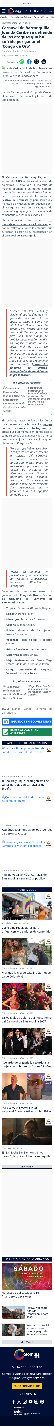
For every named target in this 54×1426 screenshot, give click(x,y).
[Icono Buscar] (50, 10)
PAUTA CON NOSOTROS (27, 1386)
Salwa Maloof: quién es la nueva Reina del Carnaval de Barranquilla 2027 (27, 1019)
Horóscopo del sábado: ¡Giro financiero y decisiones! (20, 1294)
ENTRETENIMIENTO (35, 11)
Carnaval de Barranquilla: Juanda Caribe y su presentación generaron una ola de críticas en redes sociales (39, 396)
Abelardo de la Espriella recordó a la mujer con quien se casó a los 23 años (26, 1064)
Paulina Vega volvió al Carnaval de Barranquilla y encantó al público (24, 876)
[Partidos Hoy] (36, 1400)
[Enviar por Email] (44, 61)
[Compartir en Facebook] (29, 61)
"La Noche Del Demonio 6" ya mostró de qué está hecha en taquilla (26, 1154)
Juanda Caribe (22, 708)
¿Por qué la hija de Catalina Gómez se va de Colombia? (26, 974)
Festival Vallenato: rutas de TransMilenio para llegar (37, 1312)
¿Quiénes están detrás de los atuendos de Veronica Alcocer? (27, 831)
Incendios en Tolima (14, 17)
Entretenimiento (11, 22)
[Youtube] (30, 1400)
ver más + (27, 1341)
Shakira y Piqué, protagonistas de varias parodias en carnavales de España (25, 784)
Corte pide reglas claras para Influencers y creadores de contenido (26, 929)
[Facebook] (13, 1400)
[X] (19, 1400)
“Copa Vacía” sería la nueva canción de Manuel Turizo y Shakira (39, 690)
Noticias (27, 22)
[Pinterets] (42, 1400)
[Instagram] (25, 1400)
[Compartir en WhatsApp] (21, 61)
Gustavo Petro (33, 17)
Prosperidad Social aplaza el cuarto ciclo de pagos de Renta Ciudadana (37, 1330)
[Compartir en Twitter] (36, 61)
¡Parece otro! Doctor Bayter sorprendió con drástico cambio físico (26, 1109)
